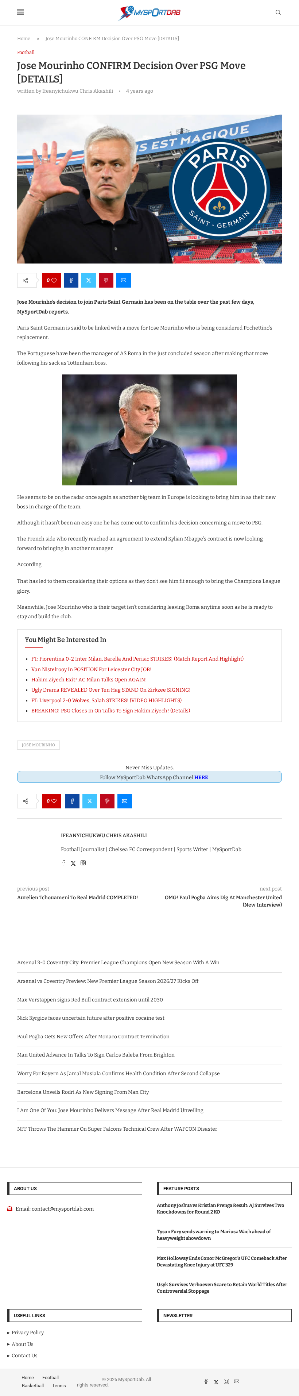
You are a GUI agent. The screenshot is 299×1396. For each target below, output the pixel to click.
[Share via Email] (123, 280)
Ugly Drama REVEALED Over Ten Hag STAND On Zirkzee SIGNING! (111, 690)
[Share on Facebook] (71, 280)
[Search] (278, 13)
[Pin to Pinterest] (106, 280)
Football (50, 1377)
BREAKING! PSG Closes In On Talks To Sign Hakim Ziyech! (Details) (110, 711)
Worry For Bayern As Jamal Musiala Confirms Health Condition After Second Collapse (118, 1073)
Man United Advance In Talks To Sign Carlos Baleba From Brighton (96, 1055)
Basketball (33, 1385)
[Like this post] (54, 280)
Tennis (59, 1385)
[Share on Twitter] (88, 280)
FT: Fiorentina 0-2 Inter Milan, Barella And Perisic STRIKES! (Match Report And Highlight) (137, 659)
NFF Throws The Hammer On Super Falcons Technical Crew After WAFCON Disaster (117, 1129)
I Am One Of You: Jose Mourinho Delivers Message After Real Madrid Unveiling (110, 1110)
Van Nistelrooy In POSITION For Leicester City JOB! (91, 669)
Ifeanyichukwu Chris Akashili (104, 835)
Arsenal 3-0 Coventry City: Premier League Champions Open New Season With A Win (118, 962)
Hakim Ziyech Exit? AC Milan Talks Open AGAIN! (89, 680)
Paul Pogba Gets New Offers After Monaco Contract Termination (93, 1037)
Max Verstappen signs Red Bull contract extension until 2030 (90, 1000)
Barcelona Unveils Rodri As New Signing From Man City (83, 1092)
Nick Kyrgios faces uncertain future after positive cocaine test (90, 1018)
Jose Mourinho (38, 745)
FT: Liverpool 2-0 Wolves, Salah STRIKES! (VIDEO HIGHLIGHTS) (106, 700)
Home (23, 38)
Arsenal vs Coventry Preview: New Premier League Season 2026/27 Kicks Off (108, 981)
